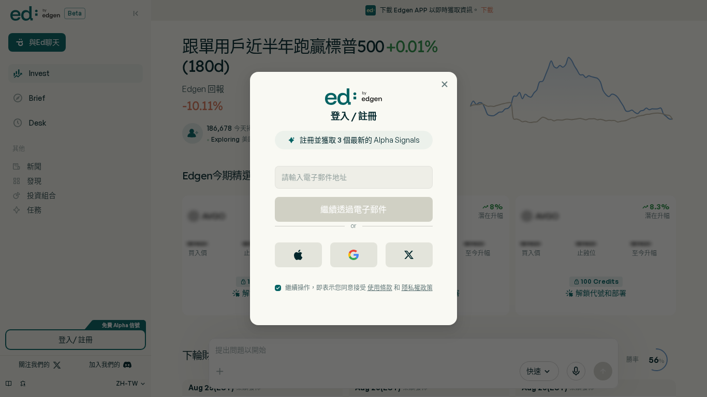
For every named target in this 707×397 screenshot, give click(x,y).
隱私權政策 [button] (417, 288)
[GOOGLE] (353, 254)
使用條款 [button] (379, 288)
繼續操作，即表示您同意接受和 (359, 288)
